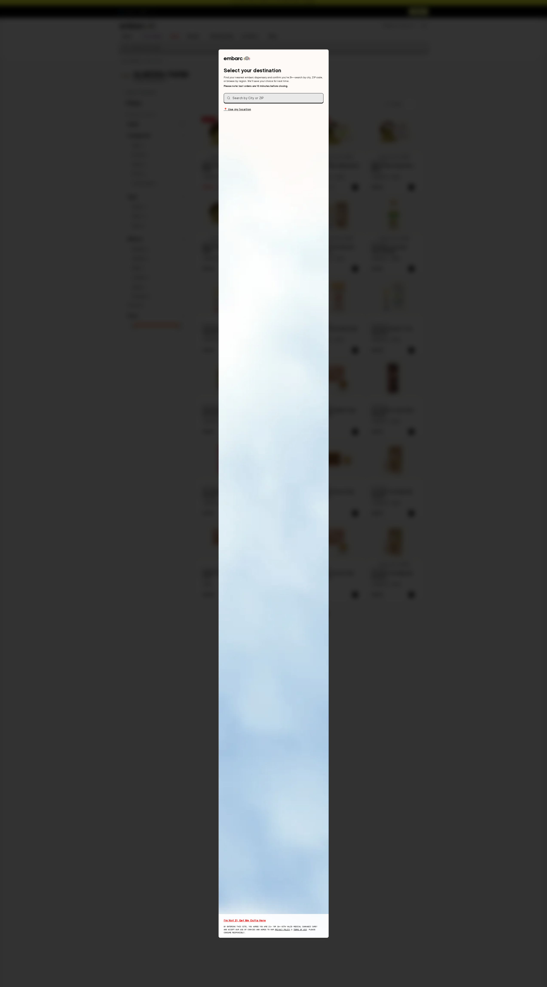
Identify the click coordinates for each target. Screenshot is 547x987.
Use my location (237, 109)
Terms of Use (300, 930)
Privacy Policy (282, 930)
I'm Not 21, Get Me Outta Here (245, 920)
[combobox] (273, 98)
